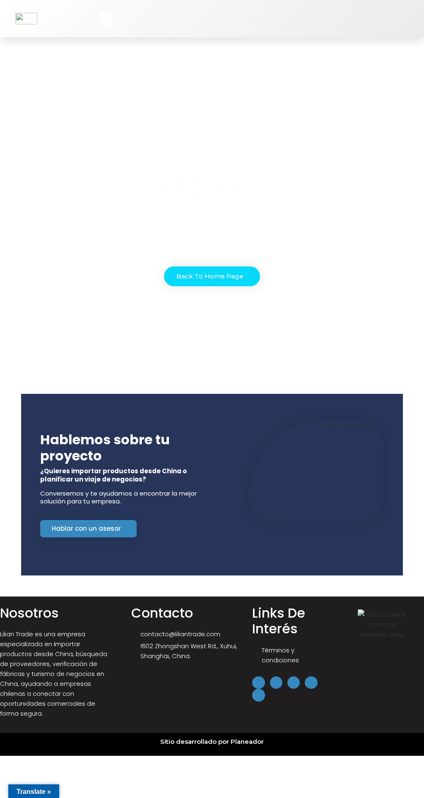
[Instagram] (415, 15)
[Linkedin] (293, 682)
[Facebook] (258, 682)
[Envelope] (258, 695)
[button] (106, 19)
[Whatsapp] (415, 30)
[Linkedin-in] (415, 22)
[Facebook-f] (415, 7)
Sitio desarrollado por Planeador (212, 741)
